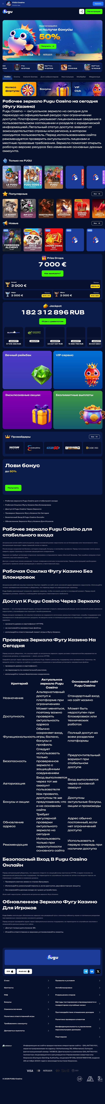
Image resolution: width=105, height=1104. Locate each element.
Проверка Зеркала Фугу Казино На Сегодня (27, 513)
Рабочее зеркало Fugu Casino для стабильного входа (31, 501)
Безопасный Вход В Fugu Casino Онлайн (24, 517)
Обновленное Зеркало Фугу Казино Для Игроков (29, 521)
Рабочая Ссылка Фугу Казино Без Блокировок (28, 505)
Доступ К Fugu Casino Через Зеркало (23, 509)
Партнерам (61, 1037)
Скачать (98, 3)
